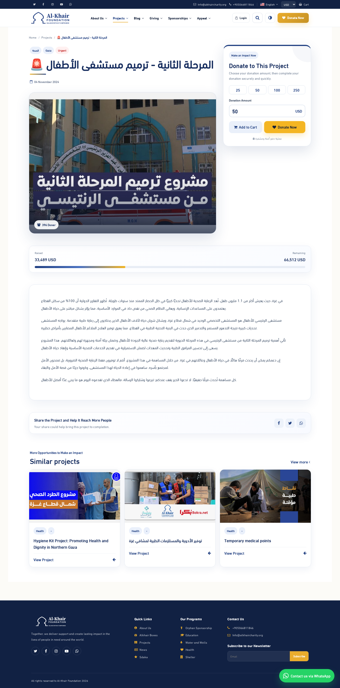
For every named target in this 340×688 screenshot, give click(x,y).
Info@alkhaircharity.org (247, 635)
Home (33, 37)
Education (191, 635)
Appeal (202, 18)
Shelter (190, 656)
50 (257, 89)
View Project (43, 559)
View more (300, 462)
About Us (97, 18)
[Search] (257, 18)
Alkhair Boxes (148, 635)
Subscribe (299, 655)
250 (296, 89)
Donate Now (287, 126)
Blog (137, 18)
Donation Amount (240, 100)
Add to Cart (248, 126)
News (143, 649)
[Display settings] (270, 18)
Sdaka (143, 656)
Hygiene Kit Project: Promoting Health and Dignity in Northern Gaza (71, 543)
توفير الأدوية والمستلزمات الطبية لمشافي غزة (165, 540)
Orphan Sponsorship (198, 627)
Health (189, 649)
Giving (154, 18)
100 (277, 89)
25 (238, 89)
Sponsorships (178, 18)
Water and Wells (196, 642)
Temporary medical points (247, 540)
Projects (119, 18)
